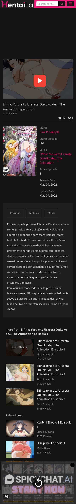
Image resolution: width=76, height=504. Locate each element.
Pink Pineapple (49, 132)
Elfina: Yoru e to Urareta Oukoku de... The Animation (56, 158)
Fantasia (34, 213)
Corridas (15, 213)
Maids (51, 213)
